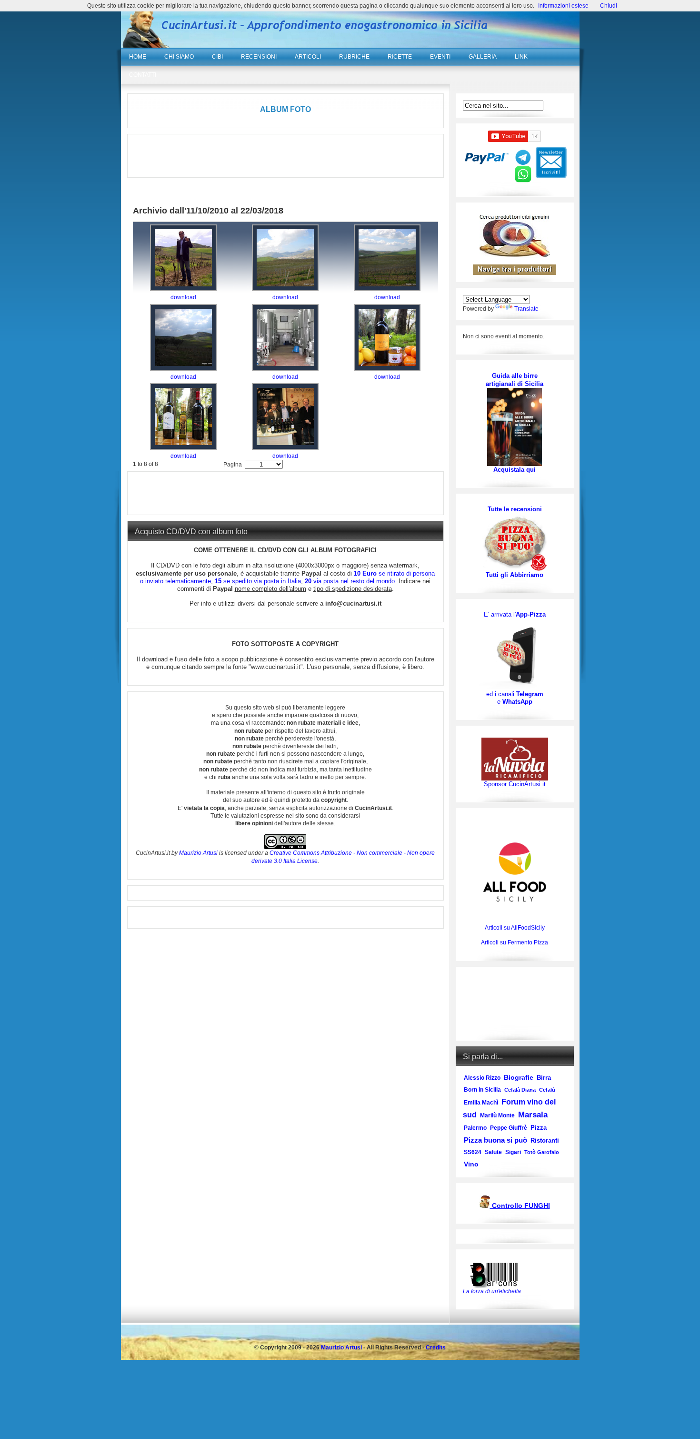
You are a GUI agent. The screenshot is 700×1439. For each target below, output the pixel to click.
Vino (471, 1164)
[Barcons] (496, 1274)
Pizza (538, 1127)
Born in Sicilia (482, 1089)
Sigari (513, 1152)
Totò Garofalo (541, 1152)
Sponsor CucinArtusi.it (515, 784)
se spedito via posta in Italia (258, 581)
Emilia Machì (481, 1102)
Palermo (475, 1128)
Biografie (518, 1077)
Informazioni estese (563, 5)
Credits (436, 1347)
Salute (493, 1152)
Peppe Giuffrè (508, 1128)
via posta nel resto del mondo (350, 581)
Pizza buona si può (495, 1140)
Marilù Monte (497, 1115)
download (183, 297)
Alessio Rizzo (482, 1077)
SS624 (472, 1152)
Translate (526, 308)
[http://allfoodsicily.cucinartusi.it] (515, 872)
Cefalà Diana (520, 1090)
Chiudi (608, 5)
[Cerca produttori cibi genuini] (515, 255)
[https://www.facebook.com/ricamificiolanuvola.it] (514, 758)
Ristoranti (544, 1140)
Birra (544, 1077)
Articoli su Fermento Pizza (514, 942)
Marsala (533, 1114)
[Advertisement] (285, 156)
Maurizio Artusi (198, 853)
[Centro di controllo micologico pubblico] (485, 1206)
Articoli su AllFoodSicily (515, 927)
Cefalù (547, 1090)
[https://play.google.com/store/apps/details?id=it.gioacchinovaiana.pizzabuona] (514, 654)
